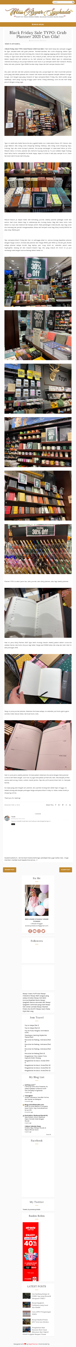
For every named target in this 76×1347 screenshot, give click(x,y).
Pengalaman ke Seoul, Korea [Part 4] (37, 1065)
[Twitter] (62, 804)
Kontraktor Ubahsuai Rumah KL (36, 1115)
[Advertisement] (37, 977)
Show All (48, 1134)
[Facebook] (55, 804)
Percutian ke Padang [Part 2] (35, 1053)
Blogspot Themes (56, 1344)
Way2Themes (33, 1344)
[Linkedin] (69, 804)
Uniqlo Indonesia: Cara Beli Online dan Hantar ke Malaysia (37, 1098)
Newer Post (9, 870)
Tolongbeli (29, 1096)
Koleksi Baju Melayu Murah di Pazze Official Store (35, 1129)
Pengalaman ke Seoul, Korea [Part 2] (37, 1070)
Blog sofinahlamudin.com (34, 1105)
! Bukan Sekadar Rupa (33, 1126)
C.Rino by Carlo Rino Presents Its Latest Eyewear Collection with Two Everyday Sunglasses (36, 1088)
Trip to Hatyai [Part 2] (32, 1028)
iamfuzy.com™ (30, 1085)
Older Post (65, 870)
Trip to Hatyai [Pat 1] (32, 1025)
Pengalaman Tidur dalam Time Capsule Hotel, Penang (36, 1057)
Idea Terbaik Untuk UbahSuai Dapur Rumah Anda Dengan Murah (35, 1119)
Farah (13, 817)
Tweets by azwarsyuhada (31, 1209)
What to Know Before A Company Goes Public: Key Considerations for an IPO (36, 1108)
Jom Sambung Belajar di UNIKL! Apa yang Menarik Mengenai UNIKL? (41, 1296)
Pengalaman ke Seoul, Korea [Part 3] (37, 1068)
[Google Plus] (59, 804)
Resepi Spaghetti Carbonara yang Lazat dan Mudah (40, 1305)
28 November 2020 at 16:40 (19, 818)
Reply (13, 824)
